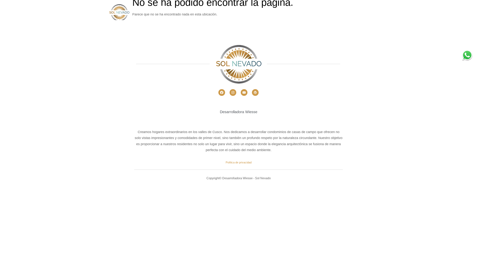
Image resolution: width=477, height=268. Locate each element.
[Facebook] (221, 92)
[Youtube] (244, 92)
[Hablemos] (467, 55)
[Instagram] (233, 92)
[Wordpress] (255, 92)
